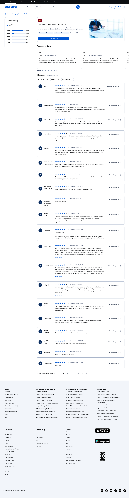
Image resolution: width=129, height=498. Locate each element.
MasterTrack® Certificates (12, 452)
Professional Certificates (12, 449)
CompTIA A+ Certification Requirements (108, 397)
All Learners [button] (41, 79)
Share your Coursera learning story (107, 419)
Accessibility (70, 446)
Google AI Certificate (42, 392)
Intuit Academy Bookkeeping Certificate (47, 417)
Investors (69, 435)
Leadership (8, 438)
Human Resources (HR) (11, 406)
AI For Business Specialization (74, 395)
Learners (38, 432)
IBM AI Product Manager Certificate (45, 412)
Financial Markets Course (73, 409)
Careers (7, 440)
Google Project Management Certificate (47, 403)
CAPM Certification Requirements (106, 395)
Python (7, 414)
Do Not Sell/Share (71, 463)
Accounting (8, 392)
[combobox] (53, 7)
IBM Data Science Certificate (44, 414)
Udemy (7, 475)
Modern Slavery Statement (74, 460)
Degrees (7, 455)
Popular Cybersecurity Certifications (107, 416)
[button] (29, 7)
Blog (37, 440)
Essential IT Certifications (104, 405)
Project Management (11, 412)
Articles (68, 452)
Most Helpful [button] (66, 79)
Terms (68, 438)
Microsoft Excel (9, 409)
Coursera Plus (9, 446)
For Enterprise (9, 458)
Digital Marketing (9, 403)
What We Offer (9, 435)
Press (68, 432)
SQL (6, 417)
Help (67, 443)
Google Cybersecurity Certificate (45, 395)
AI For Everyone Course (73, 397)
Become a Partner (10, 466)
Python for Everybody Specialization (76, 417)
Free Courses (9, 472)
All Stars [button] (53, 79)
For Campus (8, 463)
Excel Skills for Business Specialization (77, 406)
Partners (38, 435)
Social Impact (8, 469)
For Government (9, 460)
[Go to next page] (90, 373)
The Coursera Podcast (42, 443)
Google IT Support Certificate (44, 400)
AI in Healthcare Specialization (74, 400)
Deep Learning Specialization (74, 403)
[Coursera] (11, 6)
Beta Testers (39, 438)
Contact (68, 449)
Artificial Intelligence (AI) (12, 395)
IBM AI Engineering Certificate (44, 409)
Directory (69, 455)
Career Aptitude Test (103, 392)
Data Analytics (9, 400)
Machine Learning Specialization (75, 412)
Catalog (7, 443)
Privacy (68, 440)
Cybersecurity (9, 397)
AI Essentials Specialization (74, 392)
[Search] (78, 7)
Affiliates (68, 458)
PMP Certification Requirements (106, 414)
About (6, 432)
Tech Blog (38, 446)
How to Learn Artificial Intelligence (106, 411)
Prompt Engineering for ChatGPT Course (77, 414)
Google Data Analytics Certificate (45, 397)
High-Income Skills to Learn (104, 408)
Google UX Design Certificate (44, 406)
